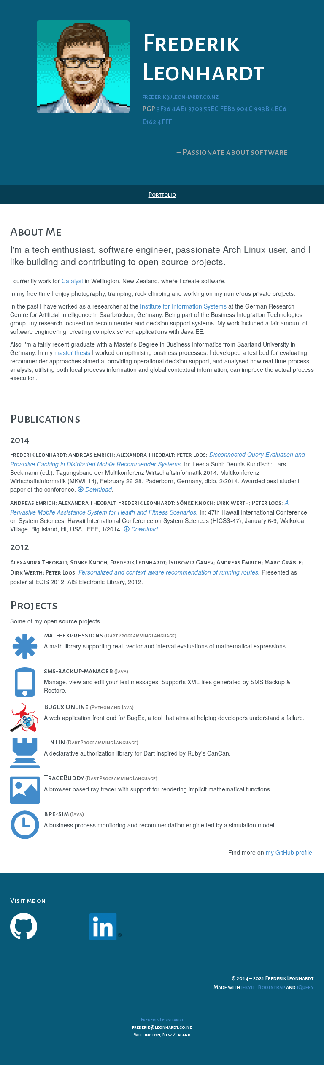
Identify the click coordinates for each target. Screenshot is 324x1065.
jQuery (305, 987)
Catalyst (72, 280)
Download (98, 489)
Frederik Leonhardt (162, 1019)
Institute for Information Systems (183, 306)
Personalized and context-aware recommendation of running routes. (169, 572)
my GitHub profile (289, 852)
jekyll (248, 987)
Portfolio (162, 194)
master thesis (72, 352)
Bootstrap (271, 987)
